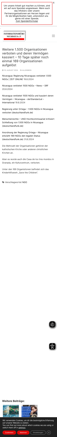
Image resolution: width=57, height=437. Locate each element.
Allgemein (26, 70)
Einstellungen (38, 433)
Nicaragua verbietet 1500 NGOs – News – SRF (25, 85)
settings (21, 427)
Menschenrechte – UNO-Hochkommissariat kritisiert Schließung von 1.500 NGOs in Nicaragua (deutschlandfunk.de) (28, 122)
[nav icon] (53, 36)
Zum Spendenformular (27, 21)
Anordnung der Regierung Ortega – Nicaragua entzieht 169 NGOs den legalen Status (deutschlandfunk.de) (25, 136)
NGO (24, 182)
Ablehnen (23, 433)
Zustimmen (9, 433)
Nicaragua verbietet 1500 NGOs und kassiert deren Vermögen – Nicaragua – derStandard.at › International (27, 99)
